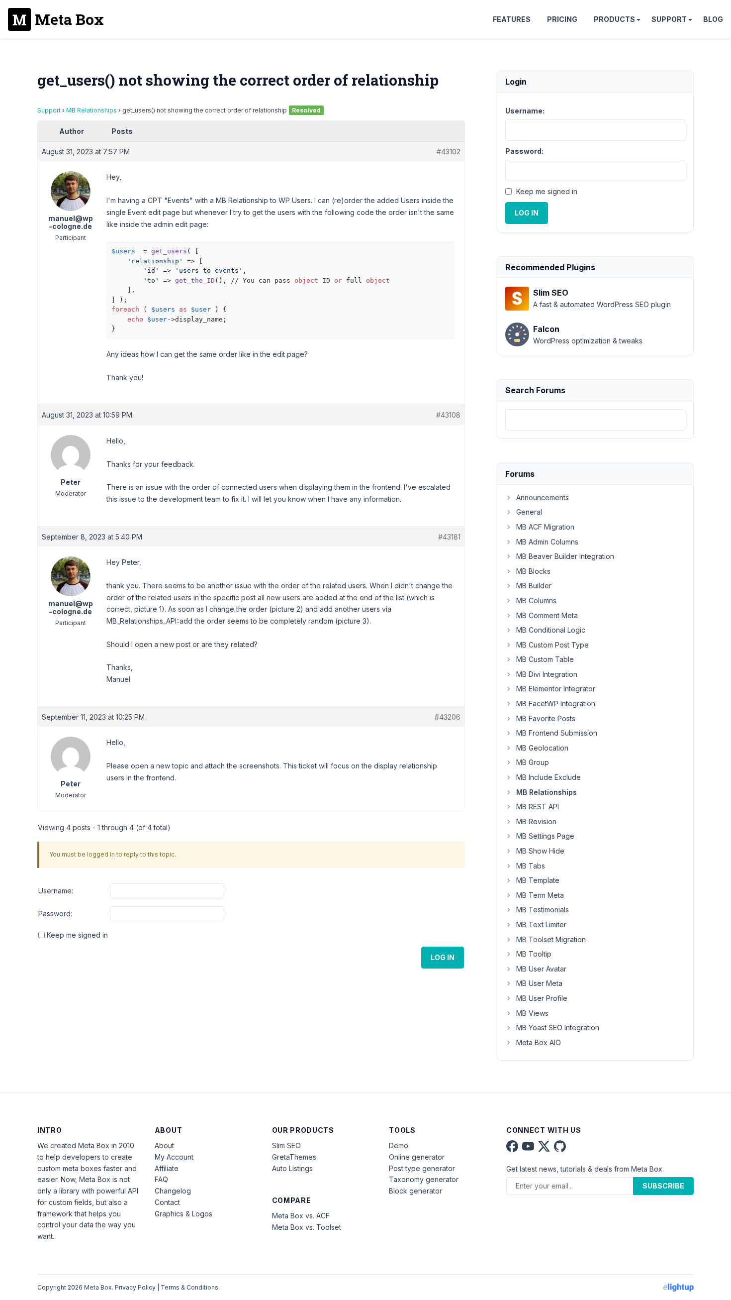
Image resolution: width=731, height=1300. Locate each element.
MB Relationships (91, 110)
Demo (398, 1145)
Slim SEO (286, 1145)
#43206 (447, 717)
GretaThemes (294, 1157)
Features (512, 19)
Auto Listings (292, 1168)
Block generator (415, 1191)
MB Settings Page (545, 836)
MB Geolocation (542, 748)
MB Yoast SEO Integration (557, 1027)
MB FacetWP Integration (555, 703)
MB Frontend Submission (556, 733)
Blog (713, 19)
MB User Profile (541, 998)
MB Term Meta (540, 895)
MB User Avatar (541, 969)
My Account (174, 1157)
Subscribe (663, 1186)
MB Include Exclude (548, 777)
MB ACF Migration (545, 527)
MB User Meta (539, 983)
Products (614, 19)
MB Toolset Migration (551, 939)
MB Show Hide (540, 851)
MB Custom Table (545, 659)
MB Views (532, 1013)
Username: (55, 890)
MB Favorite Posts (545, 718)
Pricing (562, 19)
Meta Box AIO (538, 1042)
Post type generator (422, 1168)
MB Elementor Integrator (555, 688)
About (164, 1145)
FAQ (161, 1179)
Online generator (417, 1157)
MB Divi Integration (546, 674)
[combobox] (595, 420)
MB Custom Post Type (552, 645)
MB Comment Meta (547, 615)
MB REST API (537, 806)
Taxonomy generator (423, 1179)
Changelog (173, 1191)
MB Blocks (533, 571)
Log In (443, 957)
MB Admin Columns (547, 542)
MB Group (532, 762)
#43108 (448, 415)
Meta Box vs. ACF (301, 1215)
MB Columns (536, 600)
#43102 (448, 151)
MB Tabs (530, 866)
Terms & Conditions (189, 1287)
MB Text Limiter (541, 924)
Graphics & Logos (183, 1213)
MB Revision (536, 821)
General (529, 512)
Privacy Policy (135, 1287)
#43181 (449, 537)
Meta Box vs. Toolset (306, 1227)
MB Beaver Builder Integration (565, 556)
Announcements (542, 497)
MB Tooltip (533, 954)
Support (669, 19)
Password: (55, 913)
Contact (167, 1202)
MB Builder (533, 585)
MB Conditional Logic (550, 630)
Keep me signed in (77, 935)
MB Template (537, 880)
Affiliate (167, 1168)
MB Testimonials (542, 909)
